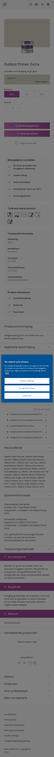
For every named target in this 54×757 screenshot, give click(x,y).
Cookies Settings (27, 381)
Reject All (27, 396)
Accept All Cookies (27, 388)
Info (7, 373)
